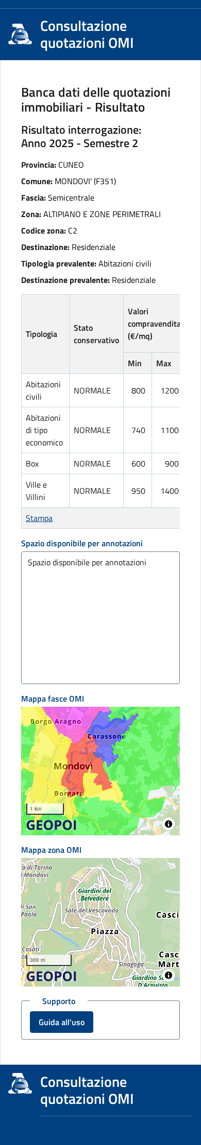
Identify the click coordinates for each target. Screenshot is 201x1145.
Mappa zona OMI (51, 850)
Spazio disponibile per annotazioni (82, 543)
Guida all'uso (62, 1022)
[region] (100, 771)
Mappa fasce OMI (52, 698)
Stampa (39, 518)
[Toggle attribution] (168, 824)
